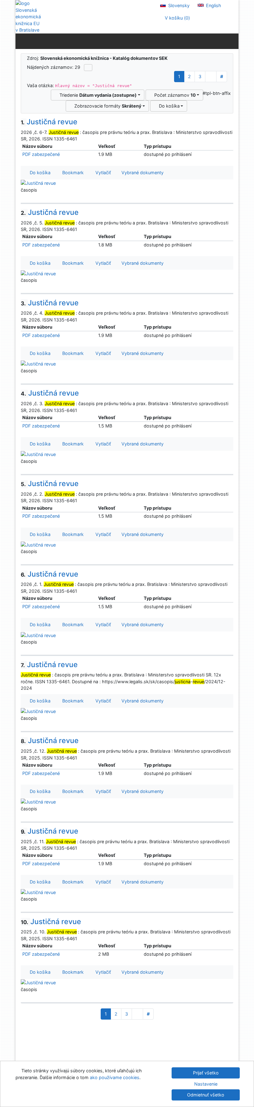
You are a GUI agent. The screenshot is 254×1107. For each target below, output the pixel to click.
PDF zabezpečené (41, 154)
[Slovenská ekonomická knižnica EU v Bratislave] (28, 16)
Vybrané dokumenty (142, 172)
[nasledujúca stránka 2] (211, 76)
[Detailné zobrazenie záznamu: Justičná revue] (38, 182)
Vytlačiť (102, 172)
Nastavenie (205, 1084)
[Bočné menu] (21, 41)
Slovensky (178, 5)
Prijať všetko (206, 1072)
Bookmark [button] (72, 172)
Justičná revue (49, 121)
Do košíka (168, 105)
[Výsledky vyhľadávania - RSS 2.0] (88, 67)
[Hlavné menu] (232, 41)
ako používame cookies (114, 1077)
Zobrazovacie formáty (106, 105)
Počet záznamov (174, 95)
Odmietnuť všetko (205, 1094)
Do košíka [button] (38, 172)
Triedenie (97, 95)
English (213, 5)
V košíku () (177, 17)
